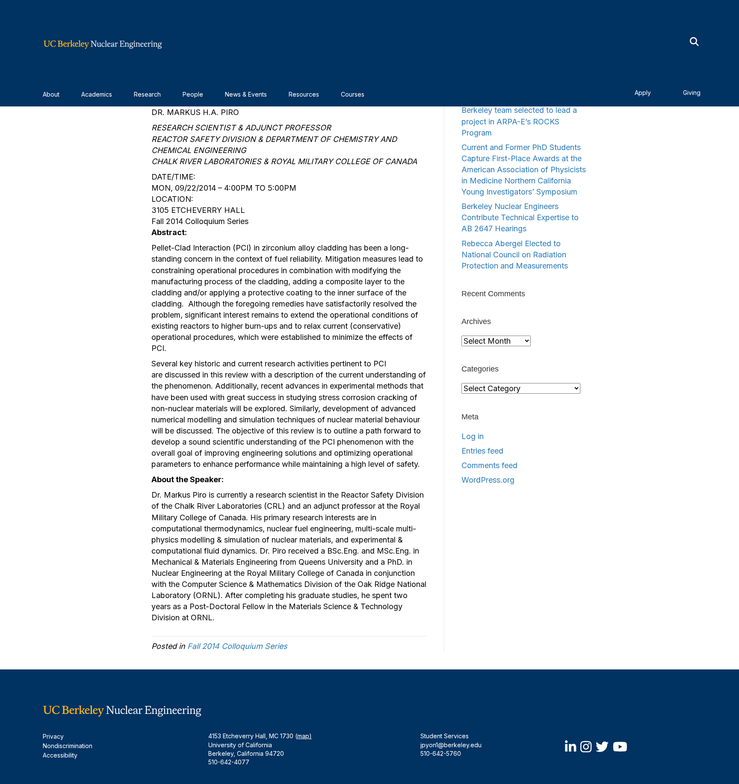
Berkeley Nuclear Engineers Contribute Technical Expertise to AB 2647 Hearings (520, 217)
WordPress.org (487, 479)
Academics (96, 94)
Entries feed (482, 450)
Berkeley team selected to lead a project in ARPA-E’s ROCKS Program (519, 121)
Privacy (53, 736)
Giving (692, 92)
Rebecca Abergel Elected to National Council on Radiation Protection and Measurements (514, 254)
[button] (694, 42)
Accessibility (60, 755)
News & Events (246, 94)
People (193, 94)
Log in (472, 436)
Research (147, 94)
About (51, 94)
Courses (352, 94)
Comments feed (489, 465)
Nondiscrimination (67, 745)
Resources (304, 94)
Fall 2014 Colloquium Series (237, 646)
